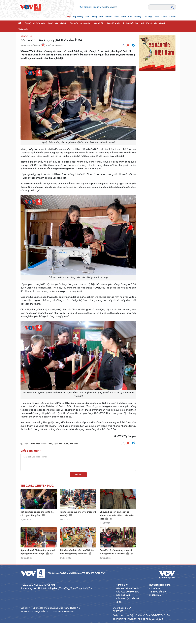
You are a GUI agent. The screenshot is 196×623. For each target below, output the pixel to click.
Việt (69, 17)
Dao (87, 17)
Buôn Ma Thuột (61, 444)
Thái (101, 17)
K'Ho (130, 17)
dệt (44, 444)
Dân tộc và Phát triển (35, 23)
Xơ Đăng (147, 17)
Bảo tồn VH (26, 36)
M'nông (137, 17)
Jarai (123, 17)
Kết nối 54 (98, 23)
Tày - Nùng (78, 17)
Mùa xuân (36, 444)
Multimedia (23, 29)
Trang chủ (122, 585)
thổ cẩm (74, 444)
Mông (94, 17)
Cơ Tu (156, 17)
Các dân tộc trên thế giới (153, 23)
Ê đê (117, 17)
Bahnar (108, 17)
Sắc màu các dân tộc (80, 23)
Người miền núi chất (57, 23)
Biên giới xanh (113, 23)
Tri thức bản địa (130, 23)
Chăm (164, 17)
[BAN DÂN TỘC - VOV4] (30, 7)
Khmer (172, 17)
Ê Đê (50, 444)
